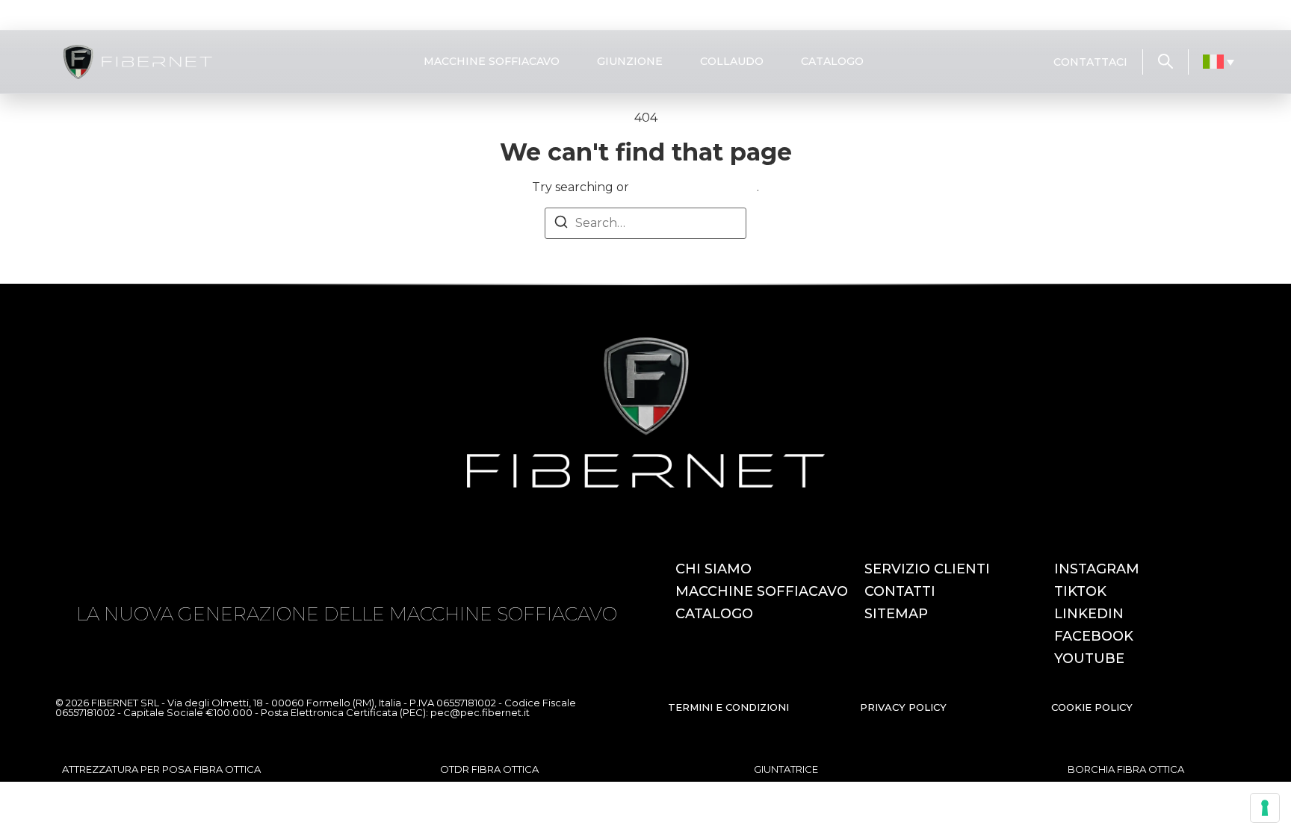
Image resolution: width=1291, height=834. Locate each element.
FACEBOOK (1093, 636)
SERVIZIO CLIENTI (927, 569)
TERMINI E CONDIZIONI (728, 707)
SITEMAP (896, 614)
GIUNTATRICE (786, 769)
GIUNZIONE (630, 61)
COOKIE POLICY (1092, 707)
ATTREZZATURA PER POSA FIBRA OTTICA (161, 769)
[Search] (561, 224)
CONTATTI (899, 591)
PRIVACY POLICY (903, 707)
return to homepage (694, 187)
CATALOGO (832, 61)
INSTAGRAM (1096, 569)
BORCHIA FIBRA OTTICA (1126, 769)
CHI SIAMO (713, 569)
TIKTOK (1080, 591)
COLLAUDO (732, 61)
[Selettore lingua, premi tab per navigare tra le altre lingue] (1219, 62)
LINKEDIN (1089, 614)
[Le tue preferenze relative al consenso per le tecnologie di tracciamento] (1265, 808)
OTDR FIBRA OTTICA (489, 769)
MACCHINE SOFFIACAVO (492, 61)
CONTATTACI (1090, 62)
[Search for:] (645, 223)
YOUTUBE (1089, 658)
